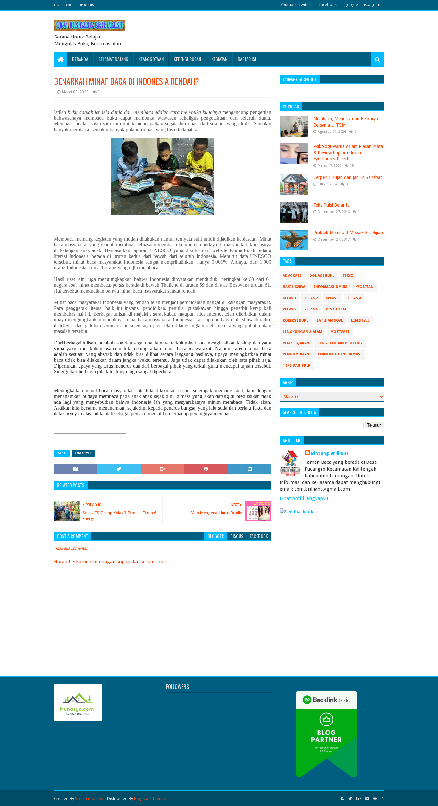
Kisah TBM (336, 309)
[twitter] (350, 798)
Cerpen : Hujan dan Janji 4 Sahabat (347, 177)
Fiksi (348, 276)
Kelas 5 (289, 309)
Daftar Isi (247, 58)
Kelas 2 (311, 298)
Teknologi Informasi (339, 354)
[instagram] (381, 798)
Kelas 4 (354, 298)
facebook (328, 4)
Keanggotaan (151, 58)
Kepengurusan (187, 58)
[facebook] (343, 798)
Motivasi (340, 332)
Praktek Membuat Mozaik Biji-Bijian (348, 232)
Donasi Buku (322, 276)
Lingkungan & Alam (302, 332)
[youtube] (367, 798)
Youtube (288, 4)
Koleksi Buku (296, 320)
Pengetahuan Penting (339, 343)
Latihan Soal (330, 320)
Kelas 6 (311, 309)
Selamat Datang (113, 58)
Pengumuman (296, 354)
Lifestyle (83, 453)
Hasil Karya (294, 287)
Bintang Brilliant (330, 453)
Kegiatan (219, 58)
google (351, 4)
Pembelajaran (296, 343)
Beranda (80, 58)
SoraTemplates (89, 798)
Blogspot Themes (150, 798)
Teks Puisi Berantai (331, 205)
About (70, 5)
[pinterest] (375, 798)
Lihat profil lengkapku (304, 498)
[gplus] (359, 798)
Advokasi (292, 276)
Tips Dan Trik (296, 365)
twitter (305, 4)
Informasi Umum (330, 287)
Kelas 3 (332, 298)
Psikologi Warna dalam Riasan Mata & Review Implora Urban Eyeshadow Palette (348, 152)
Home (57, 5)
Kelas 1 (289, 298)
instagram (371, 4)
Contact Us (86, 5)
